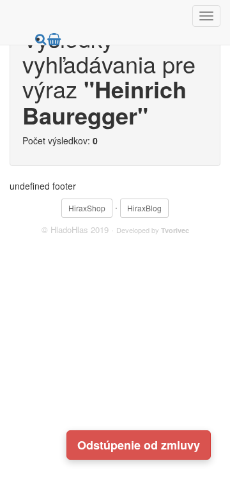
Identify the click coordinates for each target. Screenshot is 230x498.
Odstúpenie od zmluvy (138, 445)
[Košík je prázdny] (54, 38)
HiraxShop (86, 207)
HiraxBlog (144, 207)
